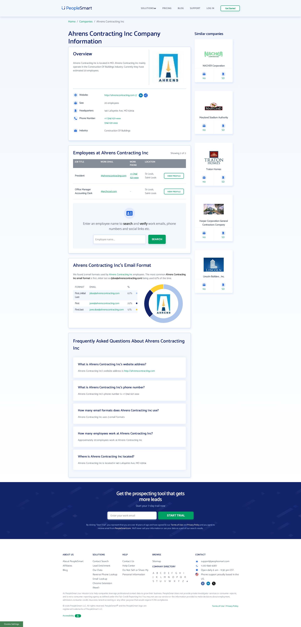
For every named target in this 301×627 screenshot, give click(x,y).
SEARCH (157, 239)
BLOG (181, 8)
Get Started (230, 8)
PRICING (167, 8)
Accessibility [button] (68, 616)
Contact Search (101, 561)
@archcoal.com (109, 191)
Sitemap (156, 561)
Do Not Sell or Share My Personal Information (135, 572)
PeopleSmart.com (123, 528)
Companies (86, 21)
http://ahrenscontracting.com (119, 95)
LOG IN (210, 8)
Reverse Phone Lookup (105, 574)
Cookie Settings (11, 624)
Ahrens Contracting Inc (120, 274)
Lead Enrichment (101, 566)
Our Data (98, 570)
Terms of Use (177, 525)
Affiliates (67, 566)
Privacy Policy (193, 525)
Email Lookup (100, 579)
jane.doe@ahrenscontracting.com (107, 310)
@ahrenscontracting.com (113, 176)
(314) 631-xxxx (111, 123)
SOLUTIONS (147, 8)
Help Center (128, 566)
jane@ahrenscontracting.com (104, 303)
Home (72, 21)
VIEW (174, 176)
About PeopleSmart (73, 561)
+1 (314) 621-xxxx (112, 118)
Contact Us (128, 561)
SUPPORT (195, 8)
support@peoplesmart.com (215, 561)
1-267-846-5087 (209, 566)
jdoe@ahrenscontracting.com (104, 293)
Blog (65, 570)
